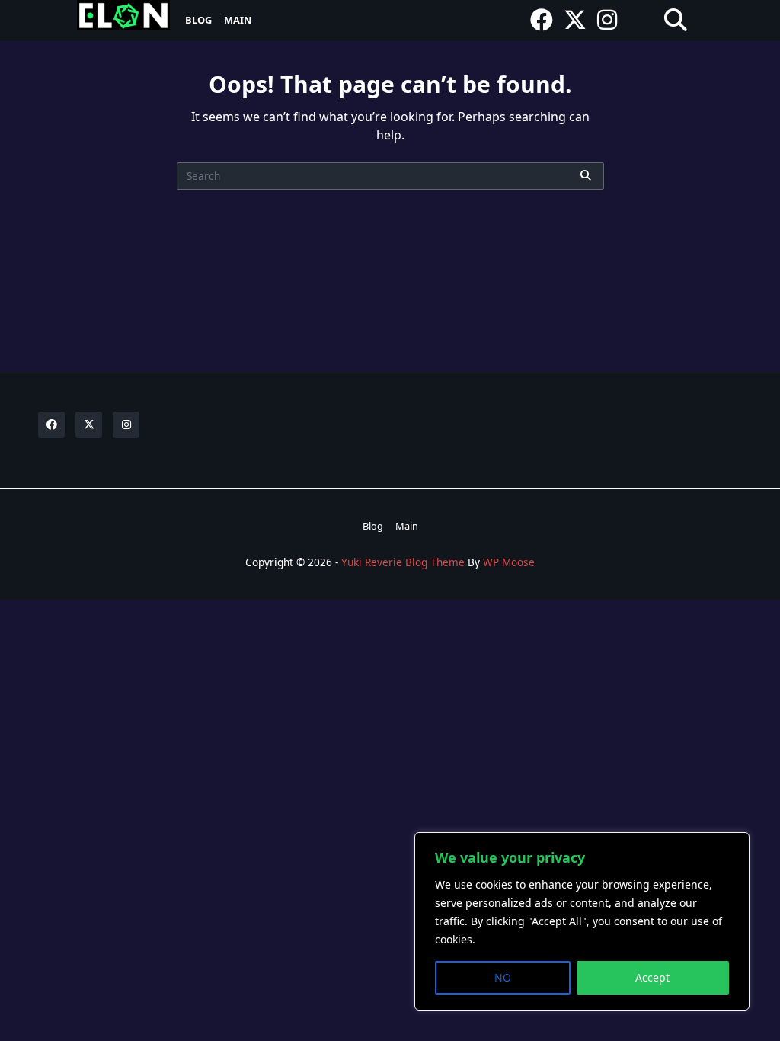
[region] (582, 921)
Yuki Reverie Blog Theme (403, 562)
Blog (198, 20)
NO (502, 977)
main (237, 20)
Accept (652, 977)
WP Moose (509, 562)
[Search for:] (390, 176)
